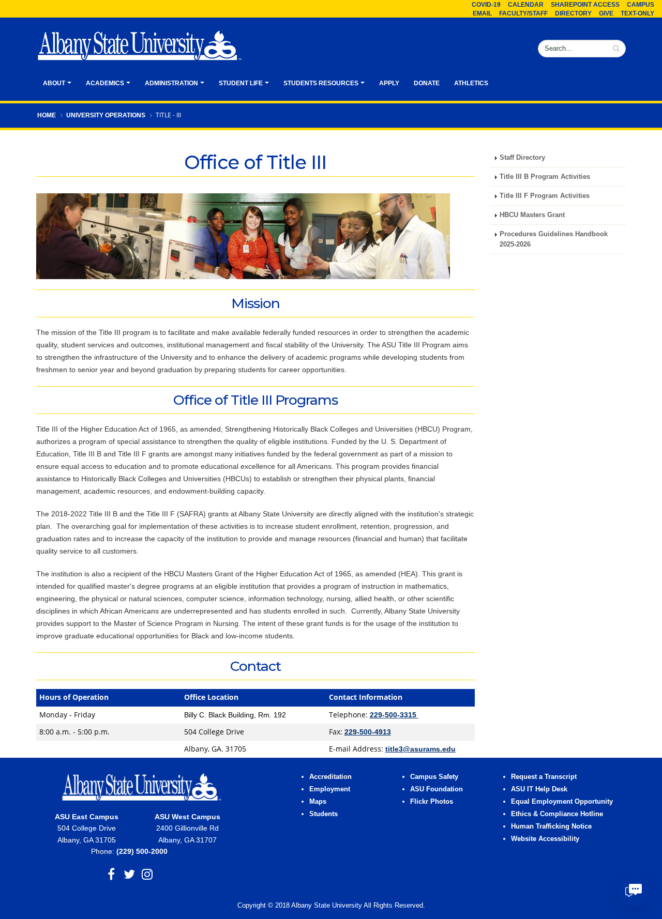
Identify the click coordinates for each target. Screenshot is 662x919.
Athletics (471, 83)
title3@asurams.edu (420, 749)
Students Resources (320, 83)
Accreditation (330, 776)
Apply (389, 83)
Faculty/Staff (523, 13)
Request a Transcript (544, 776)
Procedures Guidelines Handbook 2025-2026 (554, 239)
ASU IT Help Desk (539, 789)
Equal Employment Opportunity (562, 801)
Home (46, 115)
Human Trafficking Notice (551, 826)
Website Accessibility (546, 839)
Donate (427, 83)
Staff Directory (522, 157)
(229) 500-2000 (142, 851)
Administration (171, 83)
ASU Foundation (436, 789)
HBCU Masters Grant (532, 215)
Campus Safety (434, 776)
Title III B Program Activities (545, 176)
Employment (329, 789)
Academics (105, 83)
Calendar (526, 4)
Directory (573, 13)
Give (606, 13)
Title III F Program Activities (545, 196)
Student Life (241, 83)
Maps (317, 801)
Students (323, 814)
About (54, 83)
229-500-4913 (367, 732)
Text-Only (637, 13)
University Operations (105, 115)
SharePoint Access (585, 4)
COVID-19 (486, 4)
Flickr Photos (431, 801)
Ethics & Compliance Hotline (557, 814)
